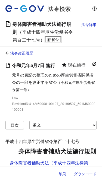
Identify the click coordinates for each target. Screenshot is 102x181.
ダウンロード (85, 173)
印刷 (62, 173)
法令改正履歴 (21, 53)
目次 (15, 125)
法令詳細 (89, 24)
